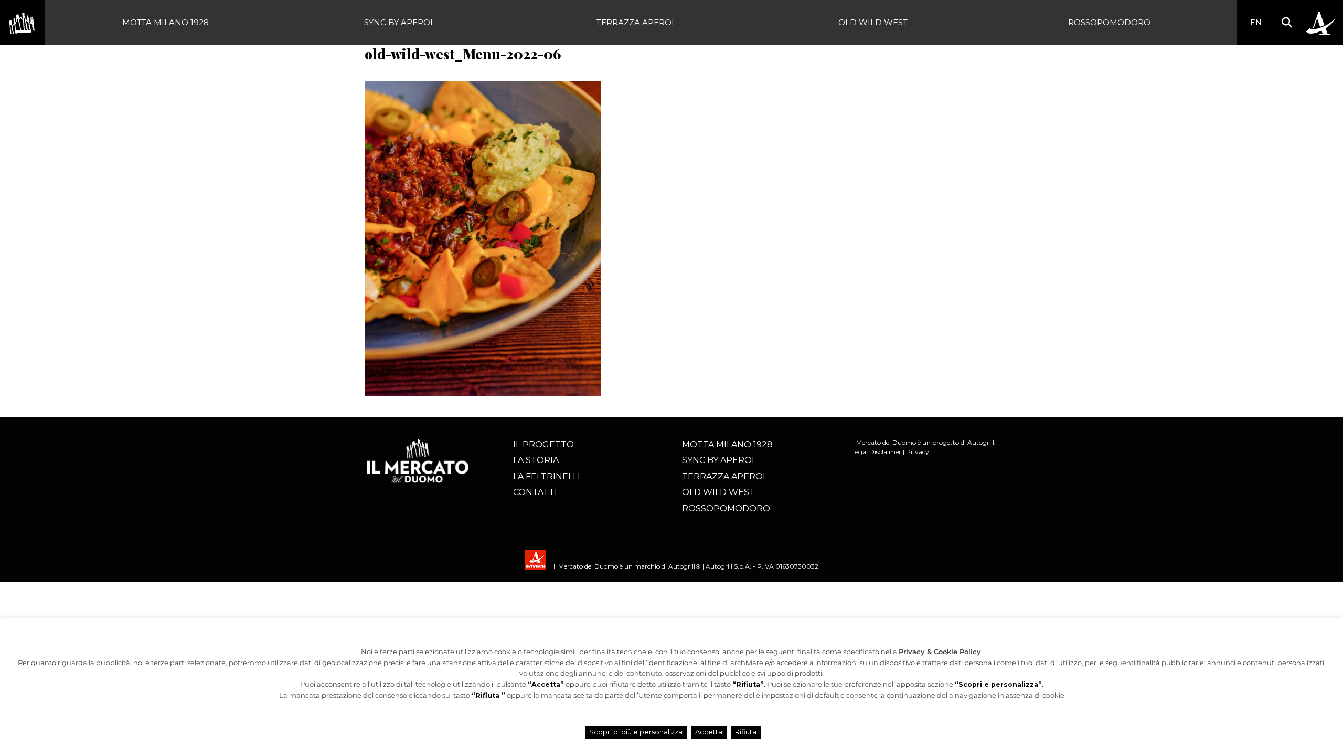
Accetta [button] (708, 732)
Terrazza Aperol (636, 22)
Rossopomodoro (1109, 22)
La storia (536, 460)
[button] (1286, 22)
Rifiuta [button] (745, 732)
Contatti (535, 492)
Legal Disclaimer (876, 452)
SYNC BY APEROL (399, 22)
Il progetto (543, 444)
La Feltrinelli (546, 476)
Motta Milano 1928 (165, 22)
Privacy (917, 452)
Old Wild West (873, 22)
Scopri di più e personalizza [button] (636, 732)
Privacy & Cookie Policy (940, 652)
